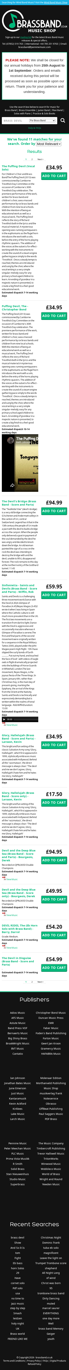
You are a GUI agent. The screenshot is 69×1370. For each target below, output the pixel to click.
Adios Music (17, 1012)
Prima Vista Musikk (17, 1158)
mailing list (25, 37)
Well (51, 1323)
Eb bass (17, 1263)
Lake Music (17, 1114)
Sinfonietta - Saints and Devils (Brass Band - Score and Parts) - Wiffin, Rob (19, 588)
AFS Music (17, 1018)
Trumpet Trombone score (50, 1263)
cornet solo (17, 1283)
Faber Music (51, 1028)
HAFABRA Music (51, 1053)
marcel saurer (51, 1308)
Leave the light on (51, 1258)
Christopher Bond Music (51, 1012)
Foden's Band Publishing (51, 1033)
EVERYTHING (51, 1313)
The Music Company (50, 1143)
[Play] (4, 719)
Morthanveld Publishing (51, 1083)
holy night (17, 1323)
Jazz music (17, 1303)
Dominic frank (51, 1242)
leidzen (17, 1318)
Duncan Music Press (50, 1018)
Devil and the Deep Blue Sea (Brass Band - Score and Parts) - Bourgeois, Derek (19, 855)
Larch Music (17, 1119)
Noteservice (51, 1098)
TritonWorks (51, 1158)
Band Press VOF (17, 1028)
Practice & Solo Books (44, 113)
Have (18, 1278)
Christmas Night (51, 1237)
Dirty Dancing (51, 1298)
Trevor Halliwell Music (50, 1153)
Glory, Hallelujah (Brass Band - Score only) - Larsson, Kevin (18, 796)
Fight (18, 1258)
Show (17, 1242)
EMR (51, 1023)
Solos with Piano (22, 113)
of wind (51, 1278)
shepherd (51, 1268)
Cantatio (18, 1053)
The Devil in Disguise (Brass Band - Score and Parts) (18, 961)
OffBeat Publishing (51, 1108)
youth (50, 1339)
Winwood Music (51, 1164)
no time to (17, 1298)
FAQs (45, 1360)
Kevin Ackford (17, 1103)
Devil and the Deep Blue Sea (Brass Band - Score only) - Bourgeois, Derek (19, 893)
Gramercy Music (51, 1048)
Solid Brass (17, 1169)
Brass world (17, 1333)
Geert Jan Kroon (51, 1043)
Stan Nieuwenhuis (17, 1174)
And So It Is (17, 1247)
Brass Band (11, 110)
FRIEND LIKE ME (18, 1339)
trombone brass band (51, 1293)
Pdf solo (17, 1288)
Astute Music (18, 1023)
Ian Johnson (17, 1078)
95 (50, 1288)
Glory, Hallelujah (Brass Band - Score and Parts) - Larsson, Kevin (19, 738)
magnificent (51, 1253)
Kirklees (17, 1108)
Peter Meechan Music (17, 1148)
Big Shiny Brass (17, 1038)
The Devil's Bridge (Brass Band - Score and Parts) (19, 502)
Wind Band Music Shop (55, 2)
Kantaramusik (17, 1098)
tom (17, 1253)
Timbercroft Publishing (51, 1148)
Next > (40, 159)
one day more (51, 1318)
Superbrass (17, 1184)
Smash (17, 1313)
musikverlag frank (51, 1093)
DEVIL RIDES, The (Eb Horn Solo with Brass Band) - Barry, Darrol (20, 929)
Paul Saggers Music (51, 1114)
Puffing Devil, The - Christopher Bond (15, 307)
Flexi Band (57, 110)
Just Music (17, 1093)
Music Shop (51, 1088)
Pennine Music (17, 1143)
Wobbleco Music (51, 1169)
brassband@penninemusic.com (34, 47)
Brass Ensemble (27, 110)
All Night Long (51, 1273)
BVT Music (17, 1048)
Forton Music (51, 1038)
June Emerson (17, 1088)
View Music (12, 725)
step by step (17, 1308)
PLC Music (17, 1153)
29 (17, 1273)
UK (17, 1328)
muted (51, 1303)
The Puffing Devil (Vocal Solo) (18, 167)
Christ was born (51, 1283)
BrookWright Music (17, 1043)
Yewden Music (51, 1184)
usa (17, 1293)
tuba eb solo (51, 1247)
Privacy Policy (34, 1360)
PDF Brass (51, 1119)
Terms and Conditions (14, 1360)
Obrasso (51, 1103)
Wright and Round (51, 1179)
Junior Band (44, 110)
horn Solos (17, 1268)
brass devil (17, 1237)
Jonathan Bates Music (17, 1083)
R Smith (17, 1164)
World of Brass (51, 1174)
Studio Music (18, 1179)
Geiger (51, 1333)
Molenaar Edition (50, 1078)
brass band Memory (50, 1328)
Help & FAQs (34, 128)
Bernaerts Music (18, 1033)
